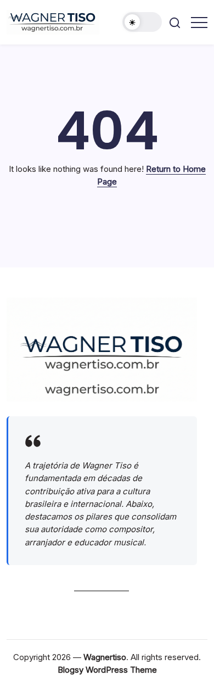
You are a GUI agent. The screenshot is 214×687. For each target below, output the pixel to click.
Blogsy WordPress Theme (107, 669)
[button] (142, 22)
